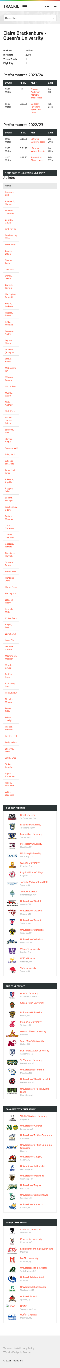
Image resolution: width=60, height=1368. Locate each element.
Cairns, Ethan (8, 252)
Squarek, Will (11, 448)
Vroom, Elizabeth (9, 784)
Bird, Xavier (10, 229)
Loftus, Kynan (8, 360)
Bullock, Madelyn (9, 517)
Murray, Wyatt (8, 394)
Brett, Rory (10, 244)
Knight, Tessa (8, 626)
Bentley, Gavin (9, 221)
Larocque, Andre (9, 332)
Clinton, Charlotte (9, 536)
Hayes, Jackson (9, 305)
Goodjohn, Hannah (10, 554)
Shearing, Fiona (9, 750)
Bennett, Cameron (9, 212)
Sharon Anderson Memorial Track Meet (36, 93)
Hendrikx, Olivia (9, 579)
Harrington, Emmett (10, 295)
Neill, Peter (10, 411)
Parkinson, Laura (10, 685)
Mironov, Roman (9, 378)
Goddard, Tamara (9, 545)
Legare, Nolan (8, 341)
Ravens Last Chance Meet (37, 159)
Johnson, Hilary (9, 601)
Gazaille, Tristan (9, 286)
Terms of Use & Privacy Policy (18, 1348)
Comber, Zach (9, 261)
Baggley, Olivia (9, 490)
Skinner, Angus (8, 440)
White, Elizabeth (9, 793)
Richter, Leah (11, 736)
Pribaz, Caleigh (8, 719)
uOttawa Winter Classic (38, 140)
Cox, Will (9, 269)
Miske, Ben (10, 386)
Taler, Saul (9, 454)
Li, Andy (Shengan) (9, 351)
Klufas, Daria (11, 618)
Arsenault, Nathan (10, 202)
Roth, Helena (11, 742)
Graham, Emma (9, 563)
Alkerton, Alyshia (9, 480)
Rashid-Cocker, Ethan (8, 420)
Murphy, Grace (9, 666)
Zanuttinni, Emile (10, 471)
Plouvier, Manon (9, 700)
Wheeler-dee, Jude (9, 462)
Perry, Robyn (11, 692)
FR (55, 6)
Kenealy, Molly (9, 610)
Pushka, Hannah (8, 728)
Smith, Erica (10, 757)
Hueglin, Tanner (9, 314)
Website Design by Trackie (16, 1352)
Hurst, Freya (11, 587)
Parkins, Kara (9, 675)
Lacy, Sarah (10, 633)
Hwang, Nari (11, 593)
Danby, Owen (8, 277)
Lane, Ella (9, 640)
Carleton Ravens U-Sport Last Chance (36, 108)
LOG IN (45, 6)
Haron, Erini (10, 571)
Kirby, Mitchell (9, 323)
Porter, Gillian (8, 710)
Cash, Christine (9, 527)
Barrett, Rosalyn (8, 499)
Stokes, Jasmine (9, 765)
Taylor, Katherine (9, 775)
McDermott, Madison (11, 657)
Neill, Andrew (8, 403)
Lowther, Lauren (9, 648)
